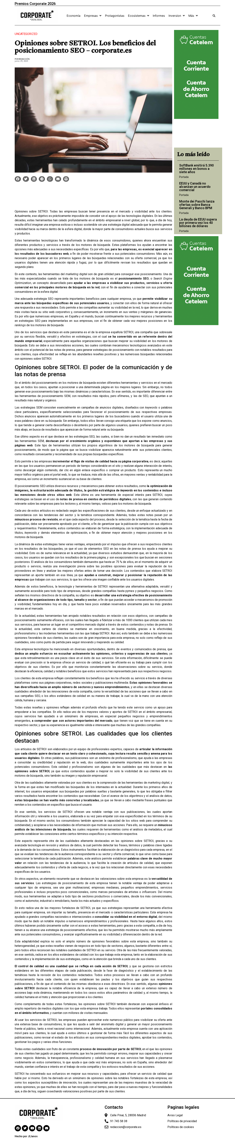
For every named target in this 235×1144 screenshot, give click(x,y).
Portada (184, 177)
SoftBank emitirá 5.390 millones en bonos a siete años (196, 168)
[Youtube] (32, 1128)
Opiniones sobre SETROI (31, 211)
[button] (18, 179)
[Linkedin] (39, 1128)
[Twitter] (25, 1128)
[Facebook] (18, 1128)
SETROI (128, 332)
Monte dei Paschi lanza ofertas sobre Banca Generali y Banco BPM (196, 204)
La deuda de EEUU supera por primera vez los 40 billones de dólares (198, 222)
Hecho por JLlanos (26, 1136)
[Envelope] (46, 1128)
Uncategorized (26, 34)
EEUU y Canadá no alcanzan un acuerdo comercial (195, 186)
